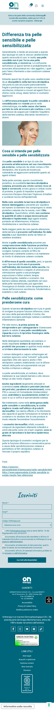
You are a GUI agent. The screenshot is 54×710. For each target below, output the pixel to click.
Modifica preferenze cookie (27, 610)
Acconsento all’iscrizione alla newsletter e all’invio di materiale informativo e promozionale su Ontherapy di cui (26, 539)
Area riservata (27, 667)
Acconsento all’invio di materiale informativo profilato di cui (27, 552)
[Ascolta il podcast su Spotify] (34, 629)
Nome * (5, 503)
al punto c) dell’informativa (16, 553)
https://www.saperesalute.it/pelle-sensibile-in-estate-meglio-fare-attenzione (26, 474)
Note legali (27, 656)
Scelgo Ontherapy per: (11, 521)
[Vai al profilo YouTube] (27, 629)
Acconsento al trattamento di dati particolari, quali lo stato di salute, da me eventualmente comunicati (25, 546)
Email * (5, 512)
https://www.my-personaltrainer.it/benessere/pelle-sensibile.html (27, 468)
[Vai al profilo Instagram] (20, 629)
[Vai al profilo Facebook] (13, 629)
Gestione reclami (27, 663)
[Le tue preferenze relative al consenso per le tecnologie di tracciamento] (49, 705)
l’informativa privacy (18, 531)
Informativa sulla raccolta (18, 706)
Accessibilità (27, 603)
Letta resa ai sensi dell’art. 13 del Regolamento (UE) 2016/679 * (25, 532)
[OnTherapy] (14, 5)
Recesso (27, 670)
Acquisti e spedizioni (27, 660)
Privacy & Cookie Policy (27, 606)
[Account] (36, 5)
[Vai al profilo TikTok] (41, 629)
